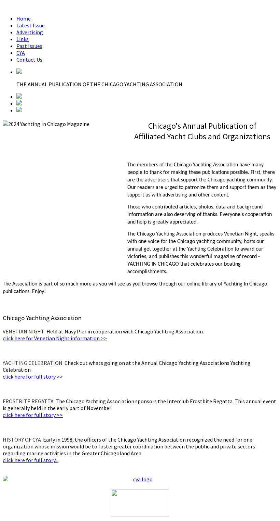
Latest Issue (30, 25)
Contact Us (29, 59)
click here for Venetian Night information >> (55, 338)
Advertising (29, 32)
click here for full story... (30, 460)
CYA (20, 52)
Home (23, 18)
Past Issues (29, 45)
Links (22, 39)
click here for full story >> (33, 376)
